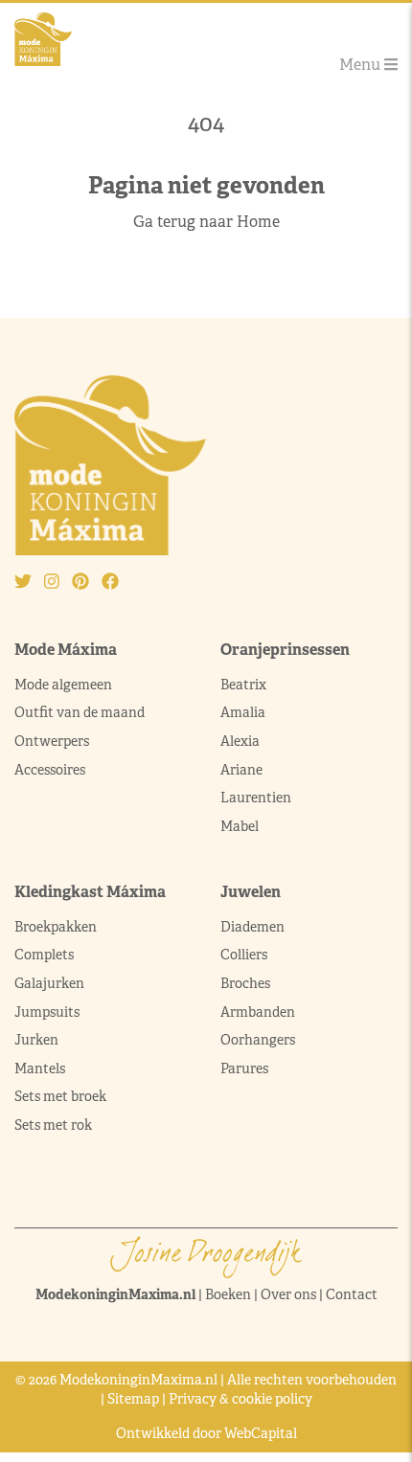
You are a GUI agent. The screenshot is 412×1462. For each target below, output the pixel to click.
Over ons (288, 1294)
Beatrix (243, 684)
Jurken (36, 1039)
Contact (352, 1294)
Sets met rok (53, 1125)
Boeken (228, 1294)
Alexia (240, 741)
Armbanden (257, 1012)
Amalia (242, 712)
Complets (44, 954)
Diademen (253, 926)
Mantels (39, 1068)
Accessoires (49, 769)
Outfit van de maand (81, 712)
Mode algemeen (63, 684)
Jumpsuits (47, 1012)
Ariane (241, 769)
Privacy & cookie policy (240, 1398)
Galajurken (49, 983)
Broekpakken (55, 926)
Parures (244, 1068)
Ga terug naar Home (206, 222)
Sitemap (133, 1398)
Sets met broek (60, 1096)
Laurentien (255, 797)
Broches (245, 983)
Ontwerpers (51, 741)
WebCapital (260, 1433)
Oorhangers (257, 1039)
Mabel (239, 826)
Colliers (243, 954)
